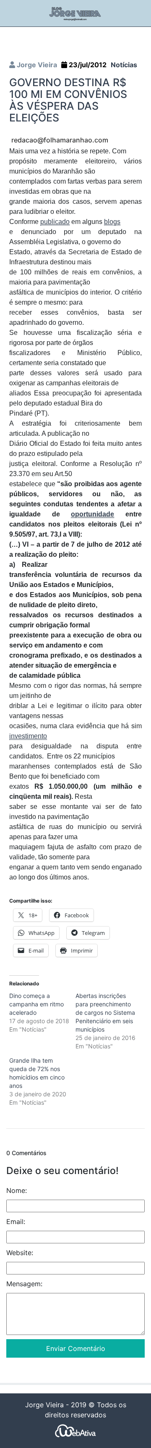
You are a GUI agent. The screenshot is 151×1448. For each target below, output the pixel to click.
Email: (15, 1221)
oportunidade (92, 514)
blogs (112, 221)
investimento (28, 736)
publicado (55, 221)
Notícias (124, 65)
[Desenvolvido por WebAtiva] (75, 1430)
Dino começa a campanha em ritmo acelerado (36, 1004)
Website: (19, 1252)
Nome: (16, 1190)
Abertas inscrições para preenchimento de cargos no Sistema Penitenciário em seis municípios (105, 1012)
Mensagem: (24, 1284)
